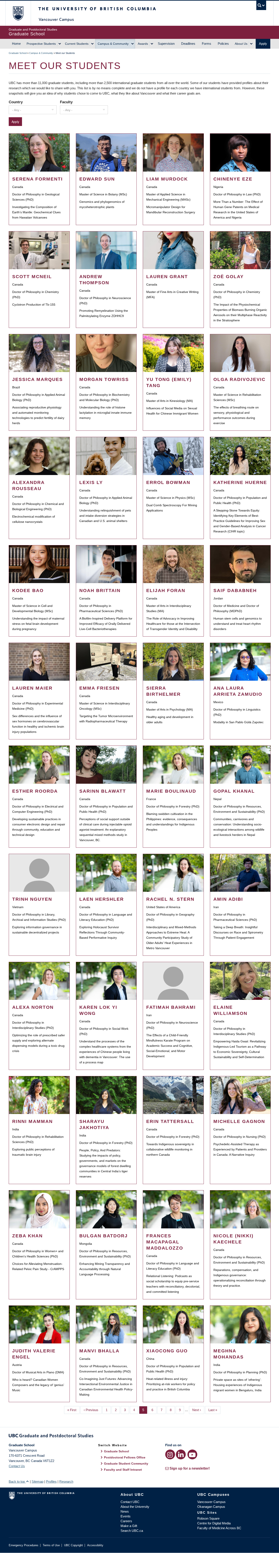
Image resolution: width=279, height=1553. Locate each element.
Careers (126, 1521)
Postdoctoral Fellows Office (124, 1457)
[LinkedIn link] (181, 1454)
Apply (263, 43)
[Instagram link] (170, 1454)
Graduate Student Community (126, 1463)
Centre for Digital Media (214, 1523)
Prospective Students (41, 43)
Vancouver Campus (211, 1502)
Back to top (17, 1481)
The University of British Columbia (18, 13)
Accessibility (95, 1545)
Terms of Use (51, 1545)
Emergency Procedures (23, 1545)
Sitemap (37, 1481)
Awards (143, 43)
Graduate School (18, 53)
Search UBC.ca (132, 1530)
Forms (206, 43)
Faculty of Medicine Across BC (219, 1528)
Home (16, 43)
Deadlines (188, 43)
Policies (223, 43)
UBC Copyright (73, 1545)
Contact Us (17, 1466)
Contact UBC (130, 1502)
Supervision (166, 43)
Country (16, 102)
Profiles (51, 1481)
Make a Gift (129, 1526)
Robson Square (208, 1518)
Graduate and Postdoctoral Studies (139, 1436)
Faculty (66, 102)
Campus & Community (113, 43)
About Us (241, 43)
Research (66, 1481)
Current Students (76, 43)
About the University (135, 1506)
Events (126, 1516)
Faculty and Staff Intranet (123, 1469)
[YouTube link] (192, 1454)
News (125, 1511)
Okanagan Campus (211, 1506)
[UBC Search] (261, 5)
